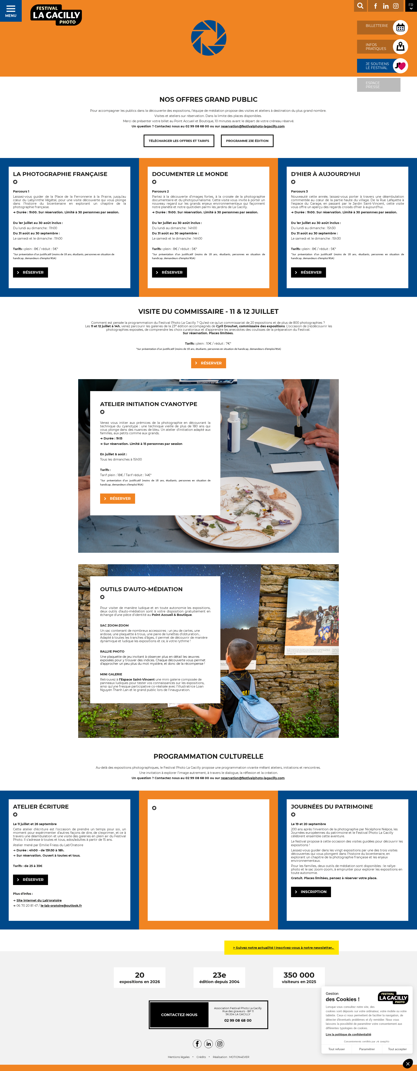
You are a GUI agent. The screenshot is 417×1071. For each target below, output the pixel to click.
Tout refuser (336, 1049)
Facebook (375, 5)
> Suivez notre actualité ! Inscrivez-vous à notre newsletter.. (283, 947)
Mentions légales (179, 1057)
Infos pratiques (376, 47)
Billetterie (377, 26)
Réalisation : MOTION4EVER (231, 1057)
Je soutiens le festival (377, 66)
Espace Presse (373, 85)
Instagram (396, 5)
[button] (408, 1063)
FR (411, 5)
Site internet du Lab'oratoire (39, 900)
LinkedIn (386, 5)
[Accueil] (56, 15)
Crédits (201, 1057)
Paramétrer (367, 1049)
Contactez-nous (179, 1015)
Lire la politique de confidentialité (348, 1034)
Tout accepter (397, 1049)
